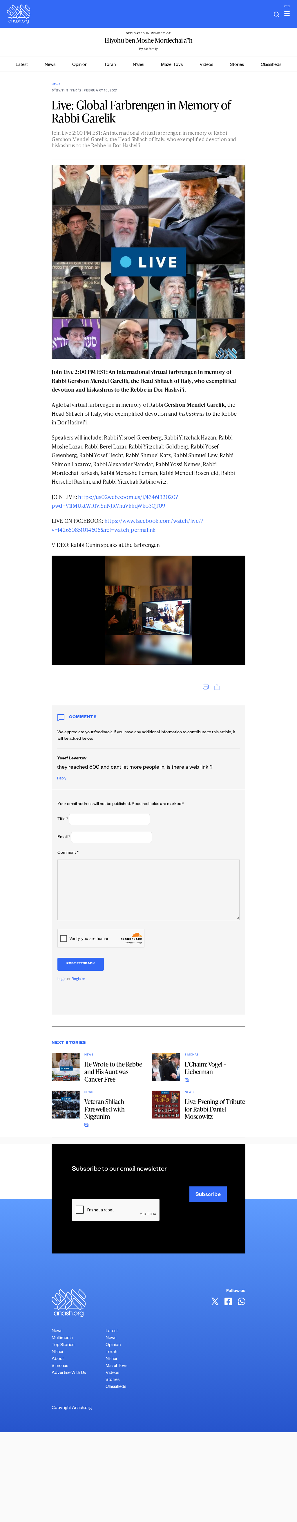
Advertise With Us (69, 1373)
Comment (68, 853)
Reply (61, 779)
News (50, 65)
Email (63, 837)
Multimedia (62, 1338)
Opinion (79, 65)
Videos (206, 65)
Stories (237, 65)
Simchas (192, 1055)
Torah (110, 65)
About (58, 1359)
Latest (22, 65)
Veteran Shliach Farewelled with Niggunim (104, 1109)
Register (78, 979)
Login (61, 979)
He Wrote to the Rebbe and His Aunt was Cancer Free (113, 1072)
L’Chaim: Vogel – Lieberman (205, 1068)
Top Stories (63, 1345)
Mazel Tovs (172, 65)
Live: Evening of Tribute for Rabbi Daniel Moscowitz (215, 1109)
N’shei (138, 65)
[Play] (148, 610)
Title (62, 819)
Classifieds (271, 65)
